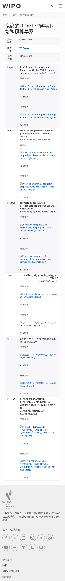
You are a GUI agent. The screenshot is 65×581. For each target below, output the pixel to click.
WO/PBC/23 (23, 47)
